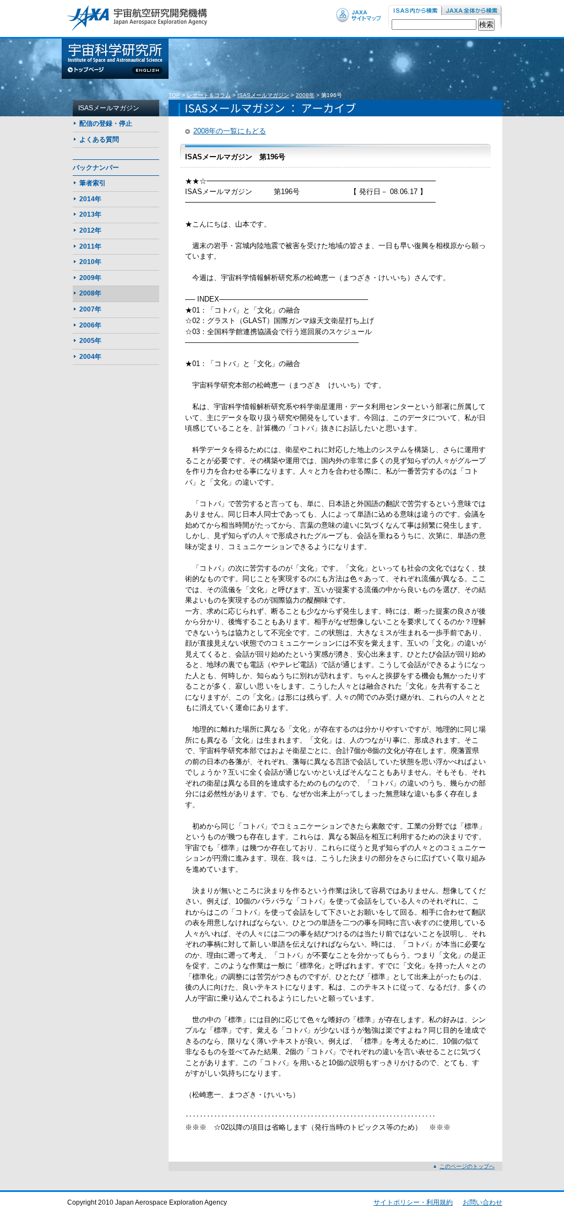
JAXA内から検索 (472, 11)
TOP (174, 95)
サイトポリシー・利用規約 (413, 1202)
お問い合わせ (482, 1202)
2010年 (90, 262)
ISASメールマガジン (263, 95)
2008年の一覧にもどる (229, 131)
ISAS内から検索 (415, 11)
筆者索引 (92, 183)
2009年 (90, 278)
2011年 (90, 246)
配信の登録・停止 (105, 123)
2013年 (90, 214)
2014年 (90, 199)
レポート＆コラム (209, 95)
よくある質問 (99, 139)
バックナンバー (96, 167)
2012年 (90, 230)
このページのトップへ (467, 1166)
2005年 (90, 341)
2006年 (90, 325)
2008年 (305, 95)
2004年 (90, 357)
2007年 (90, 309)
